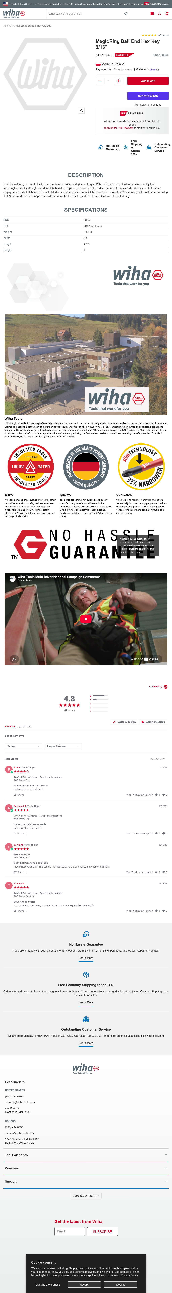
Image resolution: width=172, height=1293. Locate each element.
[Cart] (167, 13)
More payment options (148, 105)
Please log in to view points (145, 3)
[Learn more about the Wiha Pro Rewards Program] (132, 113)
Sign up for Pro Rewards (118, 128)
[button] (20, 794)
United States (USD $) (84, 1195)
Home (6, 25)
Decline (120, 1284)
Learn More (86, 958)
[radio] (100, 696)
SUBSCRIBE (102, 1232)
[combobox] (23, 746)
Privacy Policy (129, 1275)
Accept (84, 1284)
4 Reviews (163, 35)
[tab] (124, 722)
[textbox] (166, 760)
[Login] (159, 13)
